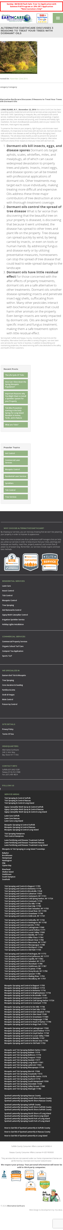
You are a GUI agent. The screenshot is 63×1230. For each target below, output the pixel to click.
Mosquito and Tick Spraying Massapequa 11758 (24, 1067)
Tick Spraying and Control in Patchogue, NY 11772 (25, 953)
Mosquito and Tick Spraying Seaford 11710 (22, 1079)
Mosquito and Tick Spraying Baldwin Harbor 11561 (25, 1050)
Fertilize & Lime (8, 690)
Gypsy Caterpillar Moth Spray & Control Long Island (25, 812)
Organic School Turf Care (12, 646)
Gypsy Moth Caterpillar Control (15, 615)
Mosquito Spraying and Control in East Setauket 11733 (27, 1012)
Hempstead (7, 858)
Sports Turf (7, 656)
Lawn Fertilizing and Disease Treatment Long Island (26, 845)
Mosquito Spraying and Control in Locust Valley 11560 (26, 1036)
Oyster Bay (6, 865)
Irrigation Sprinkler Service (13, 619)
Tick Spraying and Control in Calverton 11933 (23, 893)
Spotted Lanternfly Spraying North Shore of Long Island (27, 1113)
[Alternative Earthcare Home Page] (17, 19)
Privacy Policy (7, 729)
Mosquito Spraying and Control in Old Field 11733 (24, 1043)
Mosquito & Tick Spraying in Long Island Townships (23, 849)
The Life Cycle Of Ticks (14, 375)
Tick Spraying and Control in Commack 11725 (23, 901)
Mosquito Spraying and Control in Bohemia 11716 (25, 990)
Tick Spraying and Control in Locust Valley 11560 (24, 932)
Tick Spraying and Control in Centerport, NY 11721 (25, 896)
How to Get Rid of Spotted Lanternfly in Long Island (25, 1135)
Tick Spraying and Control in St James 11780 (22, 968)
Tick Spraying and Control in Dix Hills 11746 (22, 903)
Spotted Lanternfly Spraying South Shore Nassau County (28, 1098)
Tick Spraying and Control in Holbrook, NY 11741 (24, 916)
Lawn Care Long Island (13, 821)
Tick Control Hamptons (14, 836)
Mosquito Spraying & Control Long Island (21, 829)
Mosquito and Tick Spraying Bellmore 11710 (22, 1055)
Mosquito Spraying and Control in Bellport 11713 (24, 988)
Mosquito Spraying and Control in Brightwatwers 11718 (27, 993)
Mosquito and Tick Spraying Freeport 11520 (22, 1057)
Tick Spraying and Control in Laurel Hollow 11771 (24, 930)
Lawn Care (6, 586)
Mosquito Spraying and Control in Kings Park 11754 (25, 1024)
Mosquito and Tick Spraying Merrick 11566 (22, 1071)
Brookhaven (7, 855)
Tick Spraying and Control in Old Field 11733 (22, 950)
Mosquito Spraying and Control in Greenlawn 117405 (26, 1017)
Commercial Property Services (14, 641)
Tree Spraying (8, 605)
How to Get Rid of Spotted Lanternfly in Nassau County (27, 1132)
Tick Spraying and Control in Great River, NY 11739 (25, 911)
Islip (3, 863)
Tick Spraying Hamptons (14, 833)
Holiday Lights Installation (13, 624)
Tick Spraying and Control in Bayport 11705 (22, 886)
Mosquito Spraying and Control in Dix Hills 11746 (24, 1007)
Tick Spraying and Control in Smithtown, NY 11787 (25, 966)
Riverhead (6, 869)
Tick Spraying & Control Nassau (17, 800)
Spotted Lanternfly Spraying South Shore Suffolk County (27, 1107)
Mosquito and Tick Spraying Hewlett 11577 (22, 1060)
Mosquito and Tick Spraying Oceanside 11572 (23, 1074)
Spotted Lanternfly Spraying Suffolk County (22, 1104)
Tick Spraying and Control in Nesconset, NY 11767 (25, 942)
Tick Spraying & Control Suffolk (17, 798)
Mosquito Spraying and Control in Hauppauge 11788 (26, 1019)
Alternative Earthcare (16, 1206)
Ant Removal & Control (11, 610)
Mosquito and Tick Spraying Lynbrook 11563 (22, 1065)
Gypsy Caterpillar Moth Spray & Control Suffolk (23, 807)
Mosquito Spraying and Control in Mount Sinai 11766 (26, 1040)
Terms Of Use (8, 734)
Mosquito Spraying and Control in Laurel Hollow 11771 (27, 1030)
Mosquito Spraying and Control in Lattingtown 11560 (26, 1028)
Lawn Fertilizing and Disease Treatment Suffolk (24, 840)
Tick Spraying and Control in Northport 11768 (23, 947)
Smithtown (6, 874)
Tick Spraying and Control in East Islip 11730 (22, 906)
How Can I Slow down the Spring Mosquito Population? (15, 384)
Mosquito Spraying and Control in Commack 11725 (25, 1003)
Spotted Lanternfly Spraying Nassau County (22, 1095)
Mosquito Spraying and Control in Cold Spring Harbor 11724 (29, 1000)
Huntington (7, 860)
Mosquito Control (12, 469)
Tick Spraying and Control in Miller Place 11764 (23, 937)
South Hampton (8, 877)
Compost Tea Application (12, 651)
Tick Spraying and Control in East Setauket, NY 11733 (26, 908)
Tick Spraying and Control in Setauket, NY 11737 (24, 961)
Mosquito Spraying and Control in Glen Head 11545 (25, 1014)
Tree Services (10, 497)
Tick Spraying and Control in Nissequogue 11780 (24, 945)
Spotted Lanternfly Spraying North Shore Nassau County (28, 1100)
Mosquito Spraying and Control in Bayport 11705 (24, 985)
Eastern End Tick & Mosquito (14, 675)
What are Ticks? (11, 424)
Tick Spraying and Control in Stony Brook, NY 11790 (25, 971)
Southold (6, 879)
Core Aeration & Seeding (12, 685)
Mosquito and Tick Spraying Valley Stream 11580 (24, 1086)
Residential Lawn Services (15, 476)
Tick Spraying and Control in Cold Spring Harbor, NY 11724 (28, 898)
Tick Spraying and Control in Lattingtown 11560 (24, 927)
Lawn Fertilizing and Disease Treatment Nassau (24, 842)
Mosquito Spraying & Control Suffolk (19, 825)
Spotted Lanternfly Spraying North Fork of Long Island (27, 1118)
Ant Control (10, 453)
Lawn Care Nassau (12, 818)
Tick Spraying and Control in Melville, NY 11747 (23, 935)
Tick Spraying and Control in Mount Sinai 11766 (24, 940)
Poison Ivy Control (9, 704)
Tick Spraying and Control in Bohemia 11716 (22, 888)
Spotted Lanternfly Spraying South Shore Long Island (26, 1116)
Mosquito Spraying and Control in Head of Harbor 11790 (27, 1022)
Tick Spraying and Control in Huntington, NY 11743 (25, 922)
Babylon (5, 853)
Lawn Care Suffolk (11, 816)
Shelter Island (7, 872)
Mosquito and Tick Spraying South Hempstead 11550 (26, 1081)
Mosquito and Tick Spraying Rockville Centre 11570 (25, 1076)
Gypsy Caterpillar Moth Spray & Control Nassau (24, 809)
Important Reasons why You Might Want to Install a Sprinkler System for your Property (15, 397)
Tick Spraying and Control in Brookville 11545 (23, 891)
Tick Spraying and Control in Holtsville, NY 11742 (24, 920)
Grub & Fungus (8, 694)
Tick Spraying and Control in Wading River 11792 (24, 976)
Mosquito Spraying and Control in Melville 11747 (24, 1038)
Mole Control (7, 699)
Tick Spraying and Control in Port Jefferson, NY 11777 (26, 956)
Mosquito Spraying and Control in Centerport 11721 (25, 998)
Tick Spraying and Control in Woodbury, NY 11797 (25, 978)
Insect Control (8, 590)
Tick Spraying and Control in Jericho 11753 (22, 925)
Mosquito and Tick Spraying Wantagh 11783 (22, 1089)
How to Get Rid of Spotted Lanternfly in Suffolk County (27, 1128)
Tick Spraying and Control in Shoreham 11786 (23, 964)
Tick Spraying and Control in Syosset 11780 (22, 974)
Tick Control (10, 490)
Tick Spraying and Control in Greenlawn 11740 (23, 913)
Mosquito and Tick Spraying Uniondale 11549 (23, 1084)
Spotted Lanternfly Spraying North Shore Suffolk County (27, 1109)
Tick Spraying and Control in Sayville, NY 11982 (23, 959)
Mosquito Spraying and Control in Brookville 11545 (25, 995)
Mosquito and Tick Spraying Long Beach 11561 (23, 1062)
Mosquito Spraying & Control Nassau (19, 827)
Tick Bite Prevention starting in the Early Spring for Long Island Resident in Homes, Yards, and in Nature (14, 413)
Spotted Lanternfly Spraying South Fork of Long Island (27, 1121)
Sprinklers (9, 483)
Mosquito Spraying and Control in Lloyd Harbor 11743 (26, 1033)
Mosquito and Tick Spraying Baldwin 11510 (22, 1052)
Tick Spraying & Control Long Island (19, 803)
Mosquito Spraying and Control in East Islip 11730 (24, 1009)
